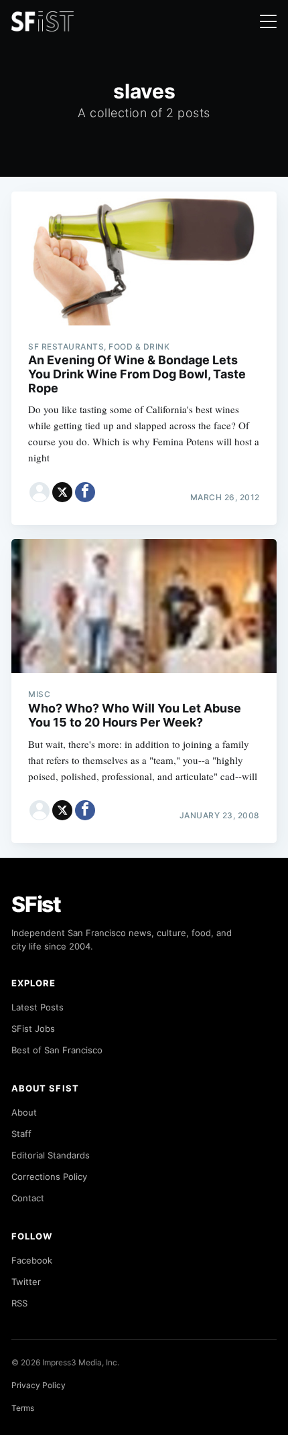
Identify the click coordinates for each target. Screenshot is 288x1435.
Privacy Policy (38, 1385)
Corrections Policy (49, 1176)
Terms (22, 1408)
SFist (36, 904)
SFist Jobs (33, 1028)
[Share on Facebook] (85, 492)
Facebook (31, 1260)
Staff (21, 1133)
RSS (19, 1303)
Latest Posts (37, 1007)
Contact (27, 1198)
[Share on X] (62, 492)
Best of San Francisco (56, 1050)
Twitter (26, 1281)
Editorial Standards (50, 1155)
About (24, 1112)
